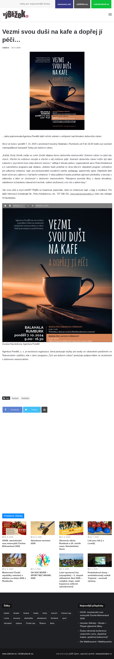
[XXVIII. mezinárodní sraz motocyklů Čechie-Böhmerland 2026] (14, 528)
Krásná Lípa (66, 613)
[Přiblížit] (32, 206)
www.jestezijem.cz (104, 654)
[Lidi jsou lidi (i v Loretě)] (100, 528)
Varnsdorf (8, 623)
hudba (35, 613)
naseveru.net (64, 4)
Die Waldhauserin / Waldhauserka (96, 642)
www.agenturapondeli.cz (82, 194)
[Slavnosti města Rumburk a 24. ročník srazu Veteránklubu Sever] (71, 528)
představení (42, 618)
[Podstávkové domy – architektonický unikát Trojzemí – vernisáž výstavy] (100, 560)
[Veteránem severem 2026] (43, 528)
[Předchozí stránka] (5, 206)
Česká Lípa (30, 623)
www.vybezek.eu (9, 654)
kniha (45, 613)
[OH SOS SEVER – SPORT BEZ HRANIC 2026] (43, 560)
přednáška (25, 398)
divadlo (16, 613)
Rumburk (15, 398)
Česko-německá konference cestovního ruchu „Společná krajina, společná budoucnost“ (94, 634)
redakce (5, 48)
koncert (54, 613)
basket (6, 613)
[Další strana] (10, 206)
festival (26, 613)
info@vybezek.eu (25, 654)
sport (64, 618)
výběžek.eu (82, 4)
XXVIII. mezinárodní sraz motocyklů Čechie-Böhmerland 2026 (14, 543)
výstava (19, 623)
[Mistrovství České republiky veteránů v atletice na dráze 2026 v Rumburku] (14, 560)
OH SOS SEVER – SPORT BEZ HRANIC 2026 (41, 575)
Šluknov (42, 623)
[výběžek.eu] (16, 14)
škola (52, 623)
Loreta (6, 618)
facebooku (10, 197)
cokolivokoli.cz (101, 4)
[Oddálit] (28, 206)
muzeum (16, 618)
